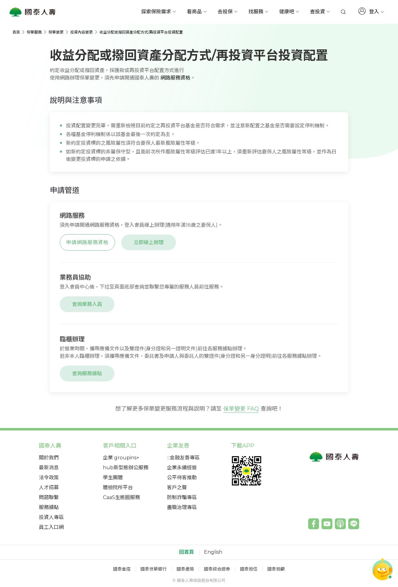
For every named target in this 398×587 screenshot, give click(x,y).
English (213, 552)
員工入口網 (51, 527)
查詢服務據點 (87, 373)
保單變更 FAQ (241, 408)
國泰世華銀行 (154, 569)
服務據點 (49, 507)
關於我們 (49, 458)
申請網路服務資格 (87, 242)
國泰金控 (122, 569)
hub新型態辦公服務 (125, 468)
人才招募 (49, 487)
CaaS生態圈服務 (121, 497)
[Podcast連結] (340, 523)
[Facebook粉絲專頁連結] (313, 523)
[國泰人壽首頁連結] (32, 12)
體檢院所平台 (118, 487)
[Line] (353, 523)
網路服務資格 (175, 78)
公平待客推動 (182, 477)
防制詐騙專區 (182, 497)
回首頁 (186, 552)
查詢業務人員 (87, 304)
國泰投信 (248, 569)
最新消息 (49, 468)
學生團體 (113, 477)
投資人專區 (51, 517)
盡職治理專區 (182, 507)
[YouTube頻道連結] (327, 523)
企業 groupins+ (121, 458)
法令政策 (49, 477)
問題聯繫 (49, 497)
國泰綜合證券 (217, 569)
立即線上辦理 (149, 242)
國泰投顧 (276, 569)
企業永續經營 (182, 468)
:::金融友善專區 (183, 458)
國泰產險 (185, 569)
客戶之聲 (177, 487)
